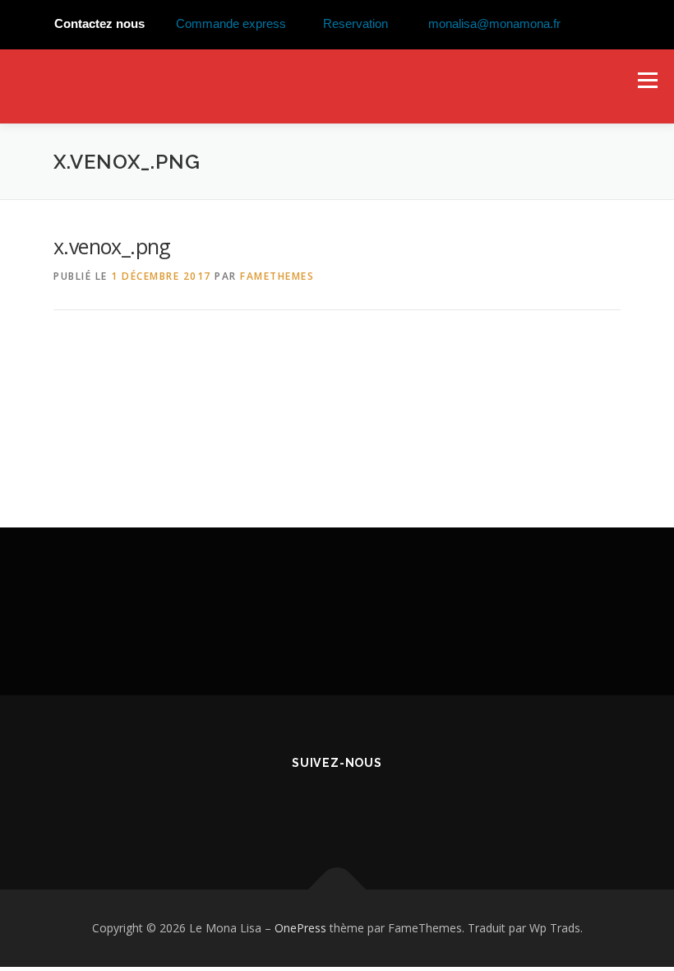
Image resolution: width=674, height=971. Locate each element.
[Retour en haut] (337, 890)
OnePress (300, 928)
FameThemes (277, 276)
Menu (647, 79)
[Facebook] (337, 807)
